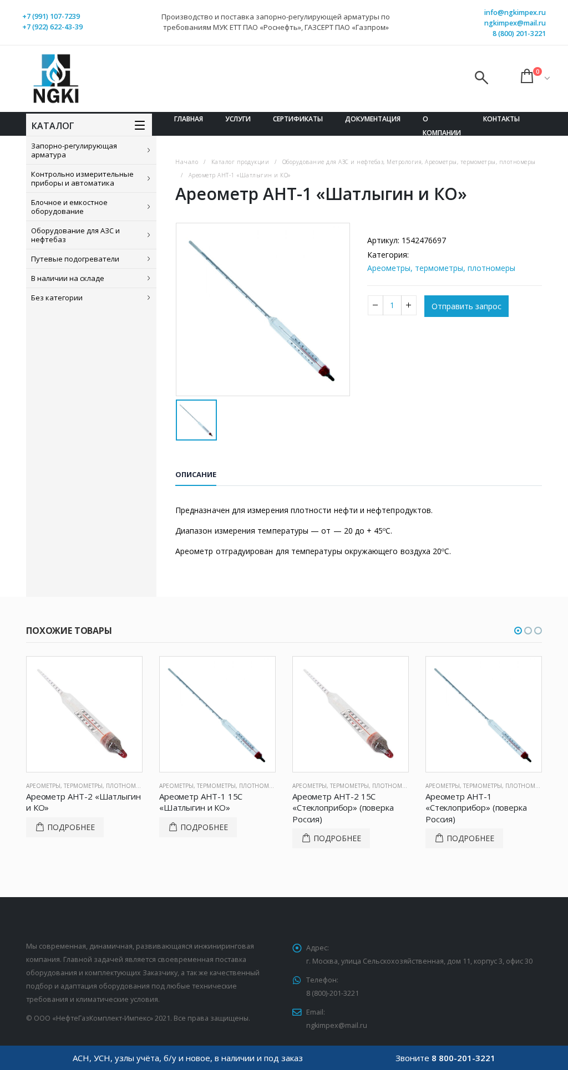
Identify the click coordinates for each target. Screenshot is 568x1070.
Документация (372, 119)
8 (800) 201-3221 (519, 33)
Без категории (57, 298)
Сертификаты (298, 119)
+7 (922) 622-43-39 (52, 27)
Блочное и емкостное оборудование (69, 206)
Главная (188, 119)
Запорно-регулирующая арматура (74, 150)
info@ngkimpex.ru (515, 12)
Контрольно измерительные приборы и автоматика (82, 178)
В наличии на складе (67, 278)
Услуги (238, 119)
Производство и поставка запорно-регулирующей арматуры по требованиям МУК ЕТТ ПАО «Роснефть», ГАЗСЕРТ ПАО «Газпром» (275, 22)
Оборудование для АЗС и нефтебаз (75, 235)
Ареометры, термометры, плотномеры (441, 268)
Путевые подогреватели (75, 259)
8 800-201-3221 (463, 1057)
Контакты (501, 119)
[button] (518, 630)
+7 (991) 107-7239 (51, 16)
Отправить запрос (466, 306)
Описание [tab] (195, 474)
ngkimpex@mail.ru (515, 23)
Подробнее (71, 827)
